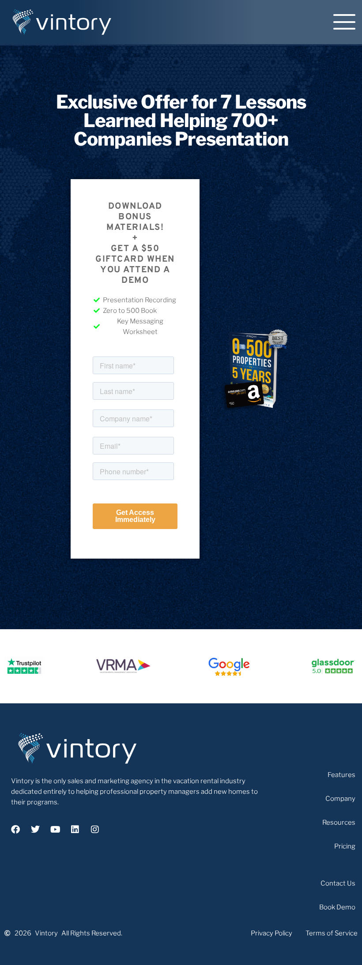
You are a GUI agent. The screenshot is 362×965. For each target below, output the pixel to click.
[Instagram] (95, 829)
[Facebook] (15, 829)
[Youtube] (55, 829)
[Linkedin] (75, 829)
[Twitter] (35, 829)
